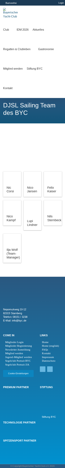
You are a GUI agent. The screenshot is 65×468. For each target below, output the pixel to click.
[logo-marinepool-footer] (12, 403)
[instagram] (50, 369)
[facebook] (42, 369)
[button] (21, 88)
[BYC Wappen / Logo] (48, 393)
